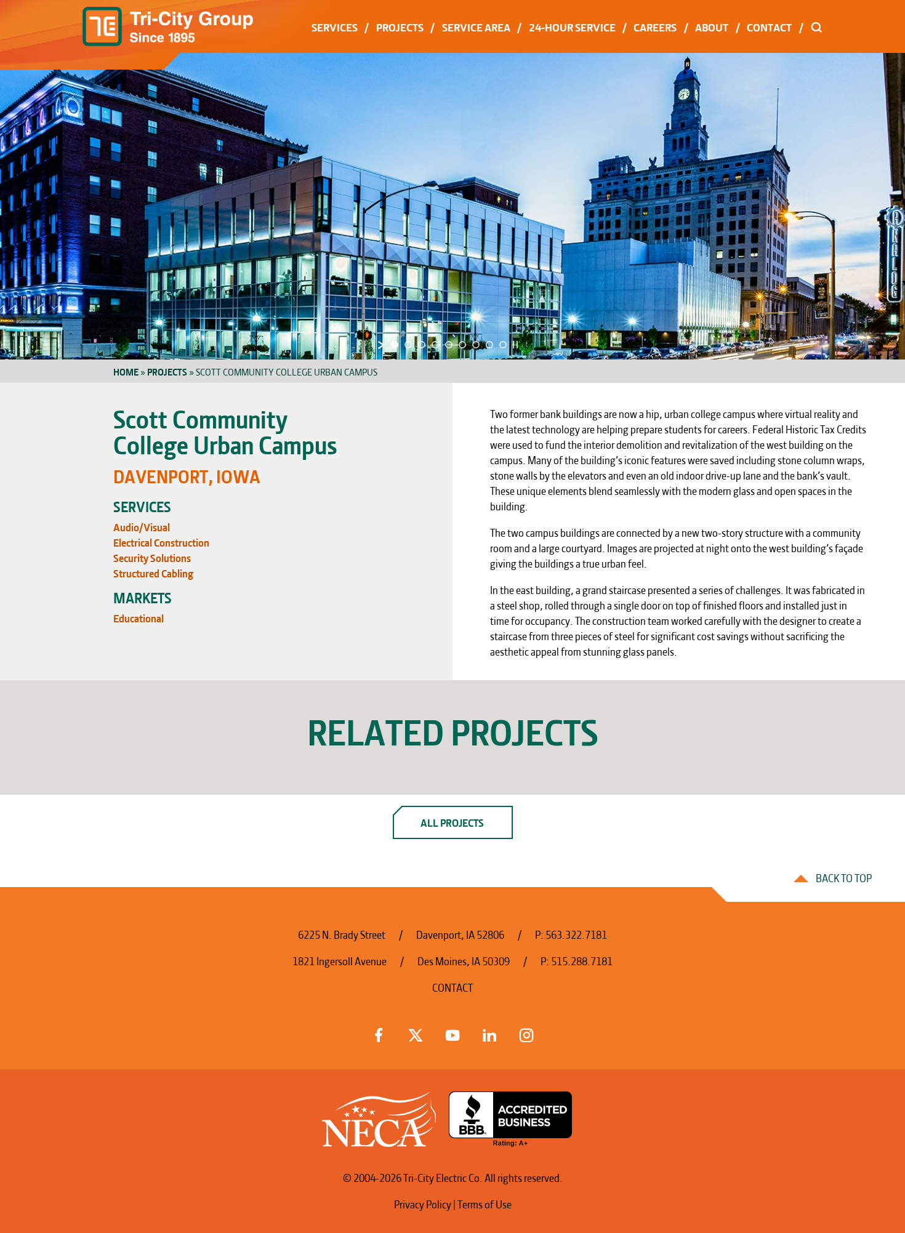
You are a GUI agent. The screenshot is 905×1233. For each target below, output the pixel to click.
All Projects (452, 821)
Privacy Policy (422, 1203)
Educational (138, 617)
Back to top (844, 877)
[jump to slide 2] (408, 344)
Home (126, 371)
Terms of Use (484, 1203)
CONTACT (452, 986)
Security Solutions (152, 556)
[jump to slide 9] (503, 344)
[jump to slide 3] (421, 344)
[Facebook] (378, 1033)
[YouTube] (452, 1033)
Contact (769, 26)
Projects (400, 26)
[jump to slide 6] (462, 344)
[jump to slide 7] (476, 344)
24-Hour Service (572, 26)
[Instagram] (526, 1033)
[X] (415, 1033)
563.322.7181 (576, 933)
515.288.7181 (582, 960)
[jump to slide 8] (489, 344)
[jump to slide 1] (394, 344)
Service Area (476, 26)
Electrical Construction (161, 541)
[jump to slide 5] (448, 344)
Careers (655, 26)
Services (335, 26)
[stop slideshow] (515, 344)
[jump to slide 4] (435, 344)
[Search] (816, 26)
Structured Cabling (153, 572)
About (711, 26)
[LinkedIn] (489, 1033)
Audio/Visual (141, 526)
